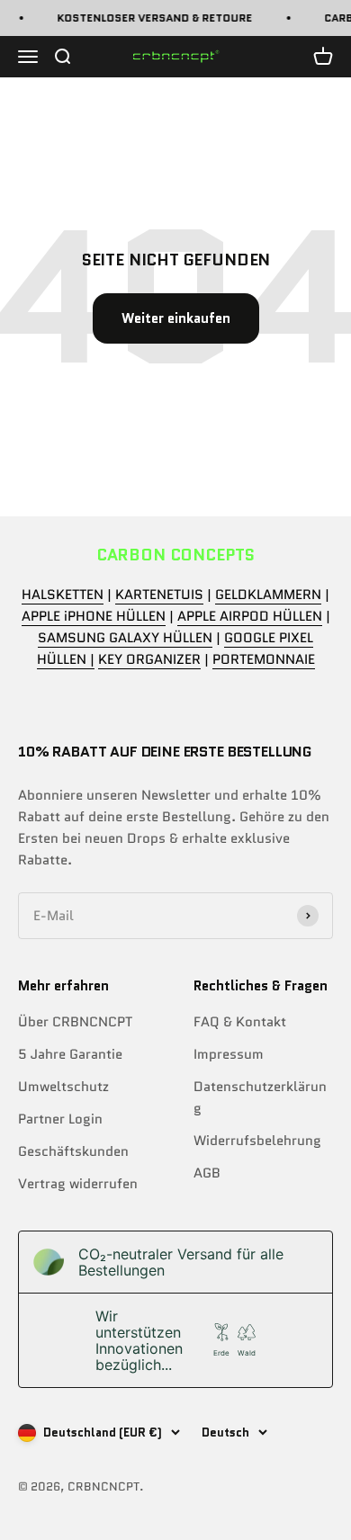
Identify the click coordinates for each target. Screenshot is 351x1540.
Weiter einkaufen (176, 318)
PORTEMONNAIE (263, 659)
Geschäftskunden (73, 1151)
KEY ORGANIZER (149, 659)
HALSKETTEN (63, 594)
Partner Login (60, 1119)
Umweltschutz (63, 1087)
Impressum (229, 1054)
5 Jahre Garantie (70, 1054)
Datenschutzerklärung (260, 1097)
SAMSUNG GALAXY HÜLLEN (125, 638)
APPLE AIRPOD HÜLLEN (249, 616)
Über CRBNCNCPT (75, 1022)
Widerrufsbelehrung (257, 1141)
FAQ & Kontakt (240, 1022)
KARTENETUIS (159, 594)
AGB (207, 1173)
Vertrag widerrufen (78, 1184)
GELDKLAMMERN (268, 594)
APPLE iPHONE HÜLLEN (94, 616)
